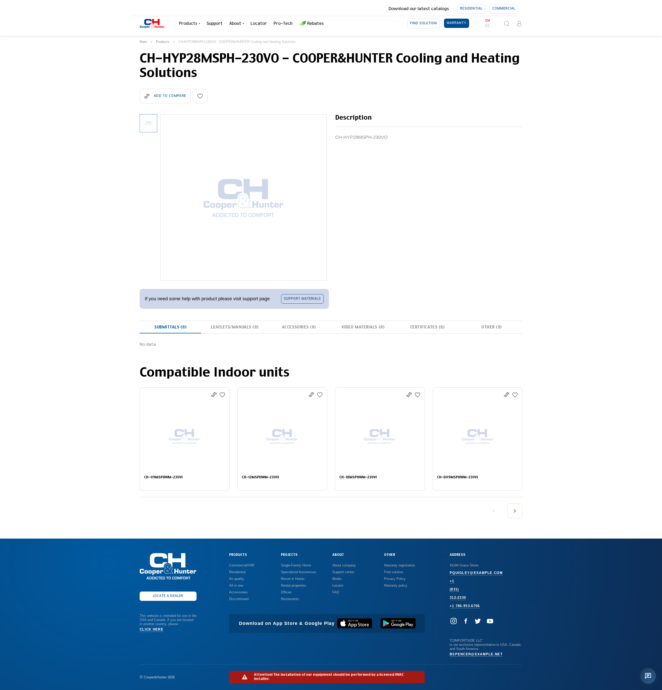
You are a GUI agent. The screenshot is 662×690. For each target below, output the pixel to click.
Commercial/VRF (242, 565)
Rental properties (293, 585)
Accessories (238, 592)
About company (344, 565)
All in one (236, 585)
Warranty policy (395, 585)
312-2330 (458, 598)
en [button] (487, 20)
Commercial (503, 8)
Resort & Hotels (293, 579)
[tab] (170, 327)
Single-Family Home (296, 565)
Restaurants (290, 599)
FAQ (335, 592)
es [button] (487, 26)
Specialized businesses (298, 572)
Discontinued (239, 599)
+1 (452, 581)
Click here (151, 629)
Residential (471, 8)
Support (215, 23)
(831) (454, 589)
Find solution (423, 23)
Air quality (236, 579)
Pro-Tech (283, 23)
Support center (343, 572)
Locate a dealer (168, 596)
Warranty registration (400, 565)
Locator (259, 23)
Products (162, 42)
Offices (286, 592)
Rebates (315, 23)
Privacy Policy (395, 579)
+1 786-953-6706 (465, 606)
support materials (302, 299)
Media (337, 579)
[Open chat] (648, 676)
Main (143, 42)
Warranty (457, 23)
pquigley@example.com (476, 573)
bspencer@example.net (476, 654)
